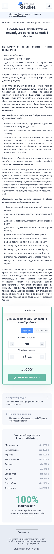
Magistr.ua (21, 16)
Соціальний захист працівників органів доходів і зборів (24, 403)
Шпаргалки (18, 22)
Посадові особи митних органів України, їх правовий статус (28, 419)
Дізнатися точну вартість (27, 377)
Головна (6, 22)
